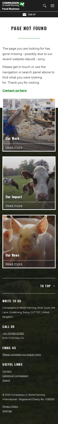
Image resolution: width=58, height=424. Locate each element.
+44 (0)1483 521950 (13, 333)
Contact (6, 371)
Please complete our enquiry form (21, 354)
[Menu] (52, 6)
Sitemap (7, 411)
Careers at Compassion (15, 375)
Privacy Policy (10, 406)
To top (45, 285)
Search (6, 380)
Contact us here (14, 90)
